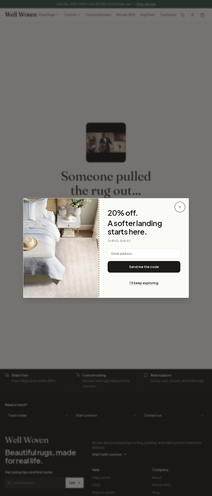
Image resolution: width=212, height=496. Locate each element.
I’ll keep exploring (144, 283)
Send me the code (144, 267)
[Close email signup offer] (179, 207)
